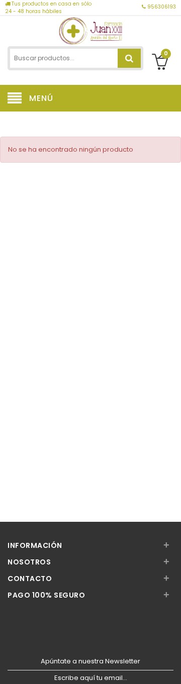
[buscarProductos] (129, 58)
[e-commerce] (91, 30)
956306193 (161, 7)
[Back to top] (170, 666)
